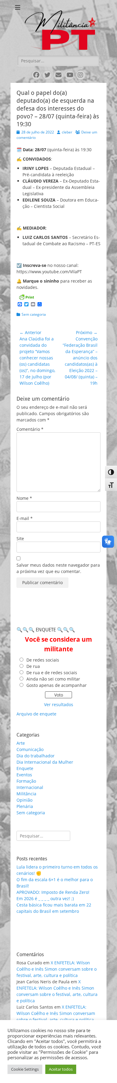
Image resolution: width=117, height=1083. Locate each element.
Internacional (29, 787)
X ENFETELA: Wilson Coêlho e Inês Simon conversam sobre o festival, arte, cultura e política (56, 969)
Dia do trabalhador (35, 756)
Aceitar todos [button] (61, 1069)
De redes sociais (42, 660)
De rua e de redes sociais (51, 672)
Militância (26, 794)
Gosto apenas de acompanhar (56, 685)
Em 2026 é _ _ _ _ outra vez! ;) (45, 898)
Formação (26, 781)
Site (20, 538)
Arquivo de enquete (36, 714)
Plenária (24, 806)
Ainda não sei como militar (53, 679)
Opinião (24, 800)
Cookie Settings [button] (25, 1069)
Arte (20, 743)
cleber (67, 132)
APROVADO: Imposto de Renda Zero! (52, 892)
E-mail (24, 518)
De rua (33, 666)
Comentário (30, 429)
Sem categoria (34, 314)
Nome (24, 498)
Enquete (24, 768)
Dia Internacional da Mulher (44, 762)
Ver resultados (58, 704)
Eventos (24, 775)
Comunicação (30, 749)
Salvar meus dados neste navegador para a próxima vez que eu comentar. (58, 568)
